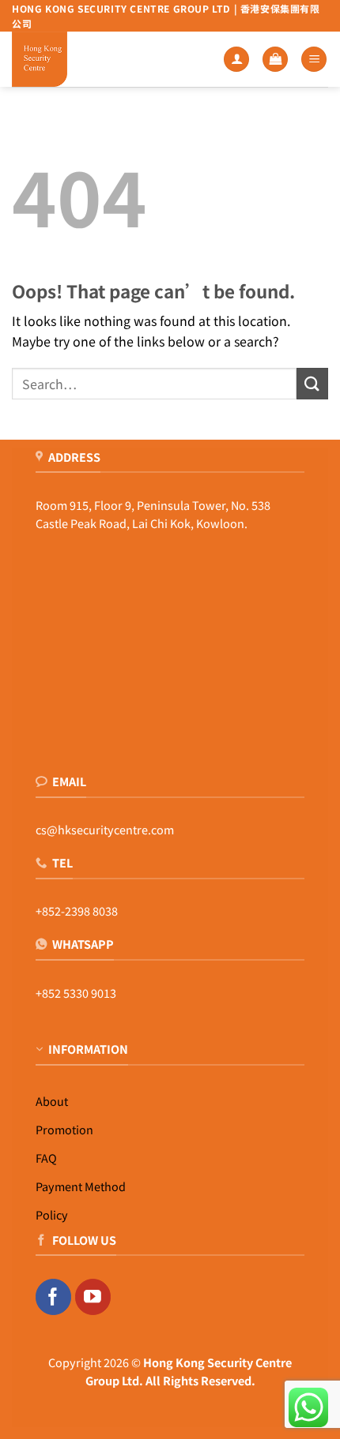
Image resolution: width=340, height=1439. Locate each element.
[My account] (236, 60)
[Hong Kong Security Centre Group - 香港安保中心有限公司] (63, 59)
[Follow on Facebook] (53, 1297)
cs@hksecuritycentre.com (105, 829)
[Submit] (312, 383)
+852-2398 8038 (77, 910)
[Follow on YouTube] (93, 1297)
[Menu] (314, 60)
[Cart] (275, 60)
